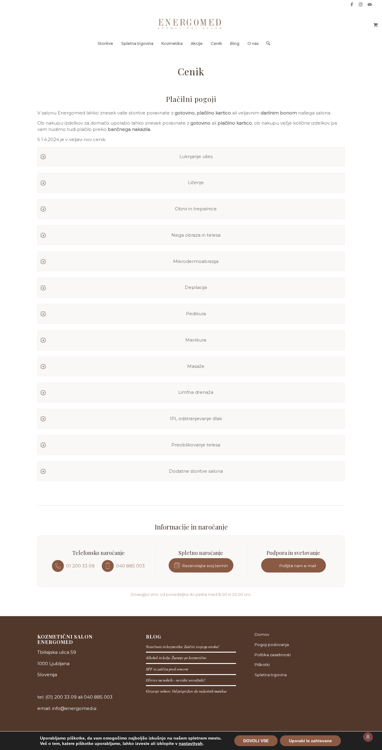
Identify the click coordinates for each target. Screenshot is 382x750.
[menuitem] (105, 43)
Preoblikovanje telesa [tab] (195, 445)
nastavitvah (191, 743)
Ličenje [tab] (196, 182)
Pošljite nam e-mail (297, 565)
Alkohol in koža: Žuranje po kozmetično (176, 657)
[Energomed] (191, 22)
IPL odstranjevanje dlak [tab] (196, 418)
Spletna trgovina (271, 674)
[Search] (266, 43)
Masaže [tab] (195, 366)
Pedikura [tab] (196, 313)
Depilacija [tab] (196, 287)
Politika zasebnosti (273, 654)
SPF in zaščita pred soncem (167, 668)
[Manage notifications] (368, 737)
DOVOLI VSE (256, 740)
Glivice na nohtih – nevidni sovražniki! (175, 679)
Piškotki (262, 664)
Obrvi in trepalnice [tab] (196, 209)
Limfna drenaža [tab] (195, 392)
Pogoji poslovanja (272, 644)
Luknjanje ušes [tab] (195, 156)
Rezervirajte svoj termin (205, 565)
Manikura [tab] (195, 340)
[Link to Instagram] (360, 4)
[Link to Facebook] (351, 4)
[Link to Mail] (369, 4)
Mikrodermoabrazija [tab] (195, 261)
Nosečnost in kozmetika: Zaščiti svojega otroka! (182, 646)
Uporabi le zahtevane (310, 740)
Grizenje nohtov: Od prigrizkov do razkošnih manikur (186, 691)
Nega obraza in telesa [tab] (196, 235)
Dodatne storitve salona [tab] (196, 471)
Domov (262, 634)
